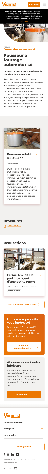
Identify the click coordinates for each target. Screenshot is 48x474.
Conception (8, 469)
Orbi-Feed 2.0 (14, 226)
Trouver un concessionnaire (22, 346)
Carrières (34, 4)
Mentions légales (10, 463)
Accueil (7, 47)
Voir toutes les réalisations (22, 304)
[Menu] (44, 4)
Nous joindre (24, 446)
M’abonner (24, 21)
